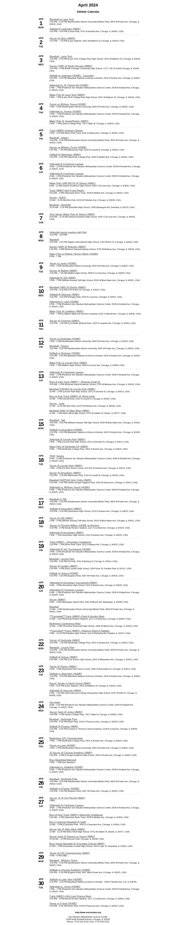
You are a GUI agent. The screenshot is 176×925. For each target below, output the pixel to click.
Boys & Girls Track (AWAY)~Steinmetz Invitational (76, 814)
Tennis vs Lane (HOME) (62, 745)
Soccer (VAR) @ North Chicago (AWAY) (71, 66)
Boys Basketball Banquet (62, 759)
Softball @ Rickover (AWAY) (65, 294)
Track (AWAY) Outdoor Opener (66, 130)
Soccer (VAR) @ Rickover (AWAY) (67, 246)
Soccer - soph (56, 403)
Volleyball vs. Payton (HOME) (65, 111)
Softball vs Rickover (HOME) (64, 353)
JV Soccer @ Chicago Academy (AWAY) (70, 752)
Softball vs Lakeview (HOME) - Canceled (71, 75)
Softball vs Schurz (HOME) (63, 573)
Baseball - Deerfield (60, 204)
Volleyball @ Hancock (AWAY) (65, 690)
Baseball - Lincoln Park (61, 558)
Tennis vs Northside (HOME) (65, 338)
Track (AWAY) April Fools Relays (66, 190)
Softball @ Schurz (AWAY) (63, 657)
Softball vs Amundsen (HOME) (66, 429)
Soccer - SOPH (57, 197)
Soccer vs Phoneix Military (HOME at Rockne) (74, 525)
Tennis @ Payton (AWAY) (63, 666)
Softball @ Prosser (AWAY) (63, 726)
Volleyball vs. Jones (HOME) (65, 886)
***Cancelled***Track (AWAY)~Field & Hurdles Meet (76, 616)
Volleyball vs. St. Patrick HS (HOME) (69, 85)
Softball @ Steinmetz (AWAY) (65, 154)
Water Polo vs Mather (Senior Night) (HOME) (73, 254)
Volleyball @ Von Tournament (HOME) (70, 549)
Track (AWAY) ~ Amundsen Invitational (70, 542)
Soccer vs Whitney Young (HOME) (68, 147)
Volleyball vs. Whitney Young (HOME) (69, 487)
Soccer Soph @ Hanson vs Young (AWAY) (72, 836)
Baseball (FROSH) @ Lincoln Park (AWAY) (72, 389)
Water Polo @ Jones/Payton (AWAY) (69, 121)
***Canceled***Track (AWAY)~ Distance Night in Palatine (79, 630)
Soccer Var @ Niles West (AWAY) (67, 829)
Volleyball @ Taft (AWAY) (62, 277)
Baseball (54, 239)
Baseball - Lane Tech (61, 56)
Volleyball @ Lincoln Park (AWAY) (67, 439)
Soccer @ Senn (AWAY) (62, 38)
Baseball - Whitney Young (63, 860)
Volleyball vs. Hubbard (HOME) (66, 767)
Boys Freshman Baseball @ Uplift (67, 822)
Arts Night (55, 702)
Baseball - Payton (59, 346)
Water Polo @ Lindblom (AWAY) (66, 311)
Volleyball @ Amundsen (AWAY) (66, 532)
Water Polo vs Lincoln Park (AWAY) (68, 362)
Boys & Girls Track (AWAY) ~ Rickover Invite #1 (75, 381)
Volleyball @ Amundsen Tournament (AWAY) (73, 582)
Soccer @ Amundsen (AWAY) (65, 472)
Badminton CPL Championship (66, 738)
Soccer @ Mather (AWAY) (63, 270)
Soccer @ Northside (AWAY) (65, 640)
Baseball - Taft (57, 420)
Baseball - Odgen (59, 137)
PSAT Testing (57, 456)
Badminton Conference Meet (65, 623)
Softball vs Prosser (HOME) (64, 788)
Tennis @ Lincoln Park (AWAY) (66, 465)
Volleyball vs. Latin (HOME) (64, 301)
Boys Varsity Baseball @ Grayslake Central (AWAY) (77, 843)
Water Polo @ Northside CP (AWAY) (68, 446)
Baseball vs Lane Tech (62, 19)
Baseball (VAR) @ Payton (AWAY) (68, 287)
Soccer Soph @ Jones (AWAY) (66, 712)
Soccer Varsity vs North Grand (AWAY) (70, 683)
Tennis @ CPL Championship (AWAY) (70, 853)
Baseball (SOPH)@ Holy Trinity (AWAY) (70, 480)
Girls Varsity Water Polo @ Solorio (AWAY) (72, 214)
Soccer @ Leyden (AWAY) (63, 566)
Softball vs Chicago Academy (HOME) (69, 870)
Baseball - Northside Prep (63, 719)
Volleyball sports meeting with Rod (68, 232)
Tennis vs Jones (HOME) (63, 263)
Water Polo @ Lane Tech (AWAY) (67, 94)
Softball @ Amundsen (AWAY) (66, 508)
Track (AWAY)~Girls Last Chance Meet (70, 896)
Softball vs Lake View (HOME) (66, 879)
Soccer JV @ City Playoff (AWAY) (67, 798)
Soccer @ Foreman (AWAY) (65, 320)
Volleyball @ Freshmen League (67, 164)
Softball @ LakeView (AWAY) (65, 28)
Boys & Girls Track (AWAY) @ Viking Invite (72, 396)
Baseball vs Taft (58, 499)
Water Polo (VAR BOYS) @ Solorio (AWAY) (72, 183)
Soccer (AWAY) (57, 599)
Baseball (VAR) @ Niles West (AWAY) (69, 410)
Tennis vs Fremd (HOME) (63, 903)
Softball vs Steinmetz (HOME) (66, 673)
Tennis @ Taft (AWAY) (61, 518)
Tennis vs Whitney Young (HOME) (68, 104)
